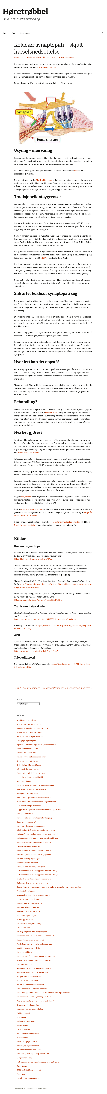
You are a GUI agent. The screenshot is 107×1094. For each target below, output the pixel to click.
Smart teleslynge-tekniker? (27, 1041)
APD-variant (21, 1017)
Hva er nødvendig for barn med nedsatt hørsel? (35, 936)
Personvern (25, 33)
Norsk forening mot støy (25, 525)
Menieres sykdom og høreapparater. (31, 826)
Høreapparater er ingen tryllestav (30, 736)
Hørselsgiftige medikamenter (28, 1033)
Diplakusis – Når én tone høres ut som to (32, 883)
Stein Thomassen (67, 57)
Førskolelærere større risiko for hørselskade (34, 944)
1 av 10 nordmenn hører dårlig (28, 948)
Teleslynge (21, 1074)
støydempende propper (31, 509)
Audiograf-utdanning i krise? (28, 793)
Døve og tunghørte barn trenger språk (32, 932)
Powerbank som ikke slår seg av (29, 732)
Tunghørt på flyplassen (26, 891)
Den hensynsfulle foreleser (27, 862)
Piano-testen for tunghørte (27, 748)
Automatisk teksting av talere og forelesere (34, 842)
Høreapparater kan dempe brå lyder (31, 866)
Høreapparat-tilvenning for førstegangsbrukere (35, 785)
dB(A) (44, 258)
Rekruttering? (22, 1066)
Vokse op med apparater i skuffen (30, 1009)
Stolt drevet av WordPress (36, 1088)
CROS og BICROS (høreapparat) (29, 1070)
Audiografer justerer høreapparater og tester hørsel (37, 834)
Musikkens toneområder (26, 720)
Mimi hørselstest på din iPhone (29, 805)
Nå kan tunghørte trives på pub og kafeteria (34, 850)
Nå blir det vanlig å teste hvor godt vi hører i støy (36, 830)
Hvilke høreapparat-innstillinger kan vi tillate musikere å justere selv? (43, 993)
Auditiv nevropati (23, 1013)
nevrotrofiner (51, 412)
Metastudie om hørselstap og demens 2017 (34, 895)
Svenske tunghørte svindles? (28, 1005)
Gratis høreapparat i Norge (27, 761)
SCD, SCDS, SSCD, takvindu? (27, 980)
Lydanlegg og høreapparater (28, 1078)
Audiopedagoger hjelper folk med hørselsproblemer (37, 838)
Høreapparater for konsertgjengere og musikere (67, 687)
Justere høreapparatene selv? (29, 1049)
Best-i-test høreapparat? (26, 822)
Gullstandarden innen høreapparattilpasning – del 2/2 (37, 871)
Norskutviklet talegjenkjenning (29, 923)
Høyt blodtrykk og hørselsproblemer (31, 757)
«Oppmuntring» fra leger (26, 915)
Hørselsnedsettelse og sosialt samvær (32, 988)
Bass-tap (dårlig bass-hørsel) (28, 907)
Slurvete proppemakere (26, 753)
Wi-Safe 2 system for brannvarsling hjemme (34, 854)
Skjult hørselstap (48, 57)
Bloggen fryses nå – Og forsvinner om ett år (34, 728)
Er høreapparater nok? (25, 919)
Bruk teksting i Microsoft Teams (29, 765)
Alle (30, 57)
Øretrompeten (22, 1037)
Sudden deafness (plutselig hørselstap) (32, 972)
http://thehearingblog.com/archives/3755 (33, 559)
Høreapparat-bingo (24, 952)
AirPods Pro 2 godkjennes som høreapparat (34, 797)
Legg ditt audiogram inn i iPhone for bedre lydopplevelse (39, 809)
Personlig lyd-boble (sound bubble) (30, 777)
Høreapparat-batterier (25, 814)
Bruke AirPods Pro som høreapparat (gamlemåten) (36, 801)
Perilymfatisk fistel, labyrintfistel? (30, 976)
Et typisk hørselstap (24, 1058)
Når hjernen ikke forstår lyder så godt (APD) (34, 997)
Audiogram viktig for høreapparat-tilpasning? (34, 968)
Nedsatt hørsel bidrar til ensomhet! (30, 940)
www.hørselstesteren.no (29, 452)
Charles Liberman (44, 180)
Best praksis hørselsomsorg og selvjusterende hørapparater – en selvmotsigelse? (49, 887)
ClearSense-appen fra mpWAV (28, 846)
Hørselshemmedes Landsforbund (67, 521)
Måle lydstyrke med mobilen (28, 769)
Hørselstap (37, 57)
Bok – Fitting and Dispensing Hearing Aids (33, 1054)
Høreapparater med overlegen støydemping (34, 818)
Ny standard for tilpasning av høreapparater (34, 879)
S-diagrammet (22, 1025)
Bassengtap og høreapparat (28, 1045)
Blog (4, 33)
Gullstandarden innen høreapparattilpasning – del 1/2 (37, 875)
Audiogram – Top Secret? (26, 1021)
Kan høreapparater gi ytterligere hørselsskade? (35, 1001)
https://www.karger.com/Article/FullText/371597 (36, 651)
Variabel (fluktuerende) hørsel (28, 911)
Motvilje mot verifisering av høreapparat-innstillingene (38, 1062)
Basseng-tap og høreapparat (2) (29, 903)
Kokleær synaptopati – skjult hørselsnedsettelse (36, 960)
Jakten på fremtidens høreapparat (30, 984)
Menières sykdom (24, 781)
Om (13, 33)
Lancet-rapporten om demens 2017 (30, 899)
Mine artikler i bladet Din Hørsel (29, 724)
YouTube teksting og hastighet (29, 858)
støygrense (26, 496)
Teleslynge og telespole (26, 740)
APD (76, 170)
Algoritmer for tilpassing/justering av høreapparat (36, 744)
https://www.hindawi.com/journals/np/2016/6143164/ (38, 600)
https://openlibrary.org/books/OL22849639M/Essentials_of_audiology (45, 619)
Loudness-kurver (23, 1029)
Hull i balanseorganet (27, 687)
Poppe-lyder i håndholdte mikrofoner (31, 773)
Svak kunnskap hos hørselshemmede (31, 789)
